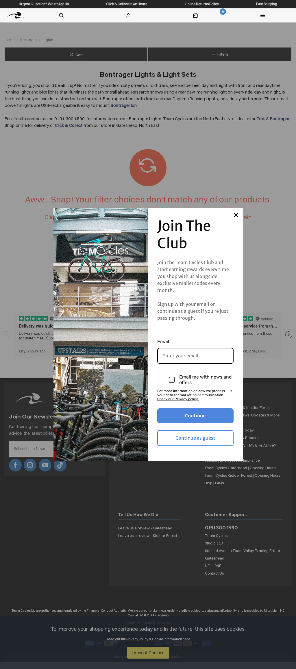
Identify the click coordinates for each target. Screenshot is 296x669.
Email (163, 341)
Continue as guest (195, 438)
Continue (195, 415)
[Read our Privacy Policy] (230, 391)
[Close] (236, 215)
